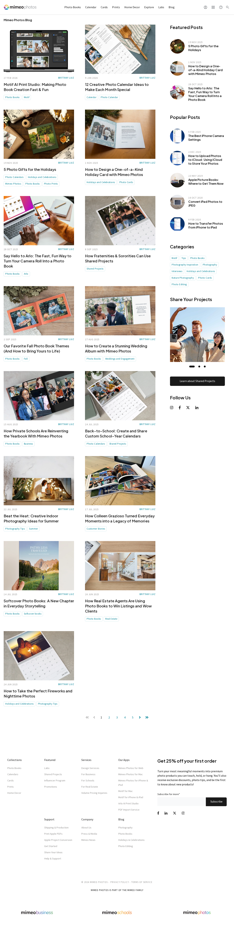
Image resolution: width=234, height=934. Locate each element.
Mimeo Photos (13, 183)
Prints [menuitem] (10, 786)
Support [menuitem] (49, 819)
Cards (104, 7)
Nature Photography (183, 277)
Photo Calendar (109, 97)
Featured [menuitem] (49, 760)
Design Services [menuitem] (90, 768)
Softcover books (32, 613)
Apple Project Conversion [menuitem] (58, 840)
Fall (26, 358)
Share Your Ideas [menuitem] (53, 852)
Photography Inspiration (185, 264)
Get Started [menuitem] (50, 846)
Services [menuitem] (86, 760)
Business (28, 443)
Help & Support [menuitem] (52, 858)
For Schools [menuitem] (87, 780)
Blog (172, 7)
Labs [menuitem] (47, 768)
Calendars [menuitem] (12, 774)
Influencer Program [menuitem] (54, 780)
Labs (161, 7)
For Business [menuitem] (88, 774)
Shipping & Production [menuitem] (56, 827)
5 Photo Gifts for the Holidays (30, 169)
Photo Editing (179, 284)
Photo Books (72, 7)
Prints (116, 7)
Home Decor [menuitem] (14, 793)
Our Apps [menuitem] (124, 760)
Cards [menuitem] (10, 780)
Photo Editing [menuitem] (125, 846)
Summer (33, 528)
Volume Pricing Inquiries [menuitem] (94, 793)
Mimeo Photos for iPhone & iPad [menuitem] (133, 782)
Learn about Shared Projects (197, 381)
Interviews (177, 271)
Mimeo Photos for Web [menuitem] (130, 768)
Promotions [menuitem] (50, 786)
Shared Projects (95, 268)
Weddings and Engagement (120, 358)
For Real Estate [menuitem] (89, 786)
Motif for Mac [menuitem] (125, 791)
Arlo (26, 273)
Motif (26, 97)
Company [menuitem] (87, 819)
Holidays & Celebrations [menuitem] (131, 840)
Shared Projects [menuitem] (53, 774)
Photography (210, 264)
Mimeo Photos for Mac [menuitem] (130, 774)
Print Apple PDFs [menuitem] (53, 833)
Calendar (90, 7)
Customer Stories (96, 528)
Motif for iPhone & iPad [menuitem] (130, 797)
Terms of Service (141, 882)
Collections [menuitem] (14, 760)
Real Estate (111, 618)
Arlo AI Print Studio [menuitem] (128, 803)
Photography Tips (15, 528)
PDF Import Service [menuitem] (128, 809)
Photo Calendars (14, 177)
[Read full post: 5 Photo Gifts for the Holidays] (39, 134)
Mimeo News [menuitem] (88, 840)
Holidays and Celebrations (42, 177)
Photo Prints (51, 183)
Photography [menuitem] (125, 827)
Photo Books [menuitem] (14, 768)
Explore (149, 7)
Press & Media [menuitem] (89, 833)
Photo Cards (126, 182)
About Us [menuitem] (86, 827)
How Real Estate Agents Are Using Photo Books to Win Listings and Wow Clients (118, 605)
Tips (184, 258)
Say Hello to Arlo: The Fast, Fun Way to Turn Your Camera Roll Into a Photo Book (37, 260)
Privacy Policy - (120, 882)
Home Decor (132, 7)
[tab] (192, 366)
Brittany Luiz (66, 77)
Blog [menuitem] (121, 819)
